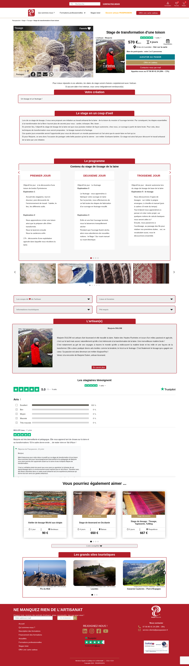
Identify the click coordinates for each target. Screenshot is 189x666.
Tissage (29, 20)
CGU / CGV (110, 660)
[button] (33, 74)
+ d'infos (109, 65)
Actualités (22, 638)
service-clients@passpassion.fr (155, 630)
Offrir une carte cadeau (28, 650)
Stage (23, 20)
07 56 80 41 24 (153, 71)
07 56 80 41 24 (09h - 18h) (154, 627)
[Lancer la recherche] (71, 3)
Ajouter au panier (150, 57)
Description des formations (29, 631)
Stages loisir (24, 646)
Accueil (21, 624)
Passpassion (16, 20)
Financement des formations (30, 635)
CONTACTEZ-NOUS (111, 4)
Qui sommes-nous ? (27, 627)
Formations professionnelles (30, 642)
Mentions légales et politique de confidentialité (89, 660)
